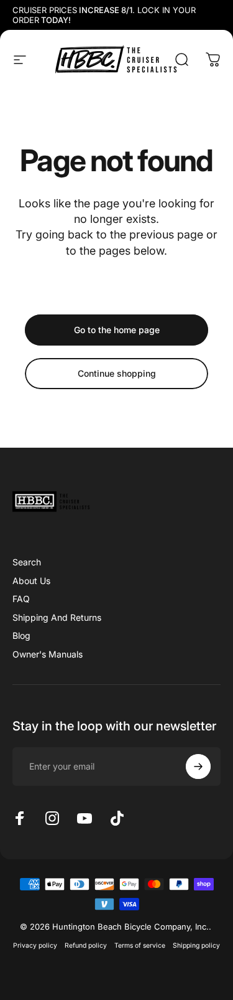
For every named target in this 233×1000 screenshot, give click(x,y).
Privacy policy (35, 945)
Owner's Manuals (47, 654)
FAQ (21, 598)
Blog (21, 635)
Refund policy (86, 945)
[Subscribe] (198, 766)
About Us (31, 580)
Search (26, 562)
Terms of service (139, 945)
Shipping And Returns (56, 617)
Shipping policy (196, 945)
